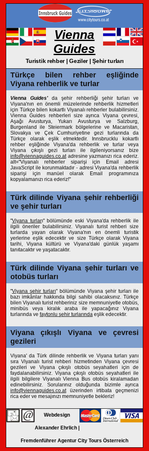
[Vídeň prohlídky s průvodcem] (26, 44)
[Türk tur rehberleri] (136, 44)
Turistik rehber (45, 61)
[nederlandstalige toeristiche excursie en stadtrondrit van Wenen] (109, 34)
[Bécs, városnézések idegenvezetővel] (12, 44)
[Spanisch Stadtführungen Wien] (40, 34)
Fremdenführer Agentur (49, 441)
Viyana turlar (27, 221)
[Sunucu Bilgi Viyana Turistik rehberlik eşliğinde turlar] (13, 416)
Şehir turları (107, 61)
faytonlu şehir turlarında (66, 314)
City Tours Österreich (103, 441)
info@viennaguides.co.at (38, 156)
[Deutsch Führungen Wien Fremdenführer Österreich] (12, 34)
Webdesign (57, 415)
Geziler (78, 61)
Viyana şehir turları (34, 291)
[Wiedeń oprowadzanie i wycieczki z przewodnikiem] (109, 44)
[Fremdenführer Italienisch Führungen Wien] (26, 34)
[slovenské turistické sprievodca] (40, 44)
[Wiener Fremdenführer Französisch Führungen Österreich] (123, 34)
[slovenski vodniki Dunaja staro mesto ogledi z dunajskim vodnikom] (123, 44)
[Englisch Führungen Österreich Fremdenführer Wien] (136, 34)
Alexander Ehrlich (56, 428)
